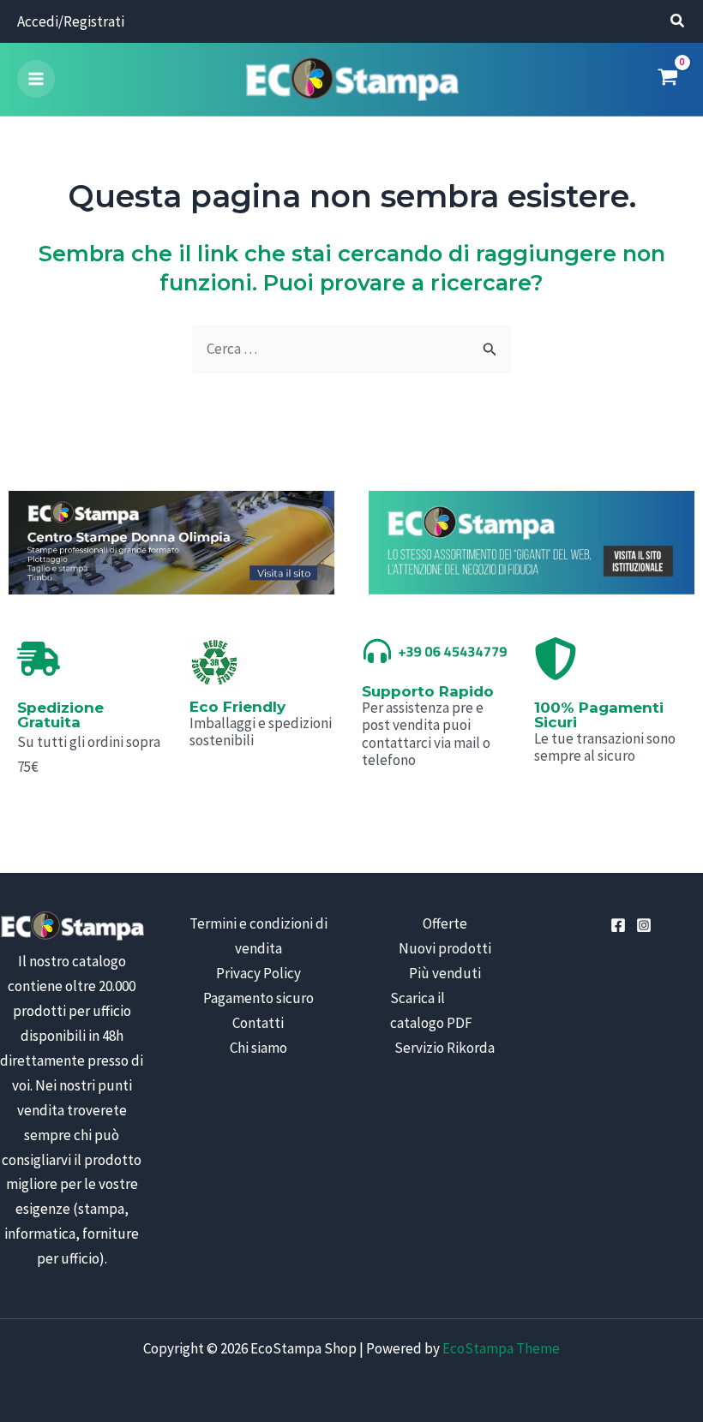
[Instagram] (644, 925)
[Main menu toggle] (36, 79)
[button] (678, 23)
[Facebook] (618, 925)
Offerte (445, 923)
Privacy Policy (258, 973)
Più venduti (445, 973)
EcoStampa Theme (501, 1348)
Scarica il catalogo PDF (431, 1010)
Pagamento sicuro (258, 998)
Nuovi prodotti (445, 948)
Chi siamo (258, 1047)
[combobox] (351, 349)
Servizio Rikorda (444, 1047)
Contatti (258, 1022)
